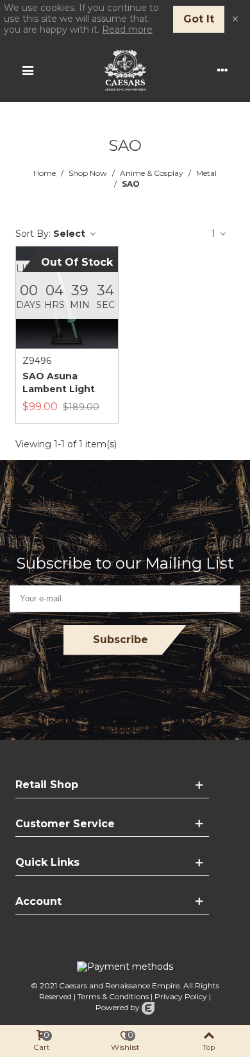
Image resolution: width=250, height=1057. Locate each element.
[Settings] (222, 70)
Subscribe (120, 639)
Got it (198, 19)
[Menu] (27, 70)
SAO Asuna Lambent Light (58, 382)
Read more (127, 29)
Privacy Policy (180, 996)
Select (70, 233)
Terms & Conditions (113, 996)
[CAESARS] (125, 70)
